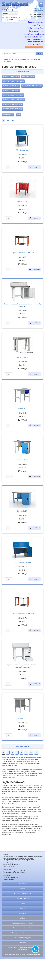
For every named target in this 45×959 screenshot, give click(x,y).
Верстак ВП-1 (22, 718)
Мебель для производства (22, 938)
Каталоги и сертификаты (22, 893)
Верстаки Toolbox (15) (11, 76)
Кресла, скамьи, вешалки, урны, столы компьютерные (22, 954)
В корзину (36, 167)
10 (31, 752)
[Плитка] (3, 120)
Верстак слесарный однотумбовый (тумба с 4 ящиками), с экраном (23, 666)
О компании (22, 884)
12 (18, 114)
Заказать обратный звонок (34, 46)
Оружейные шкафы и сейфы (22, 928)
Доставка (23, 889)
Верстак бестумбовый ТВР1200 (23, 253)
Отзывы (22, 903)
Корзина (7, 18)
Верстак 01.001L (22, 201)
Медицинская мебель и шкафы (22, 933)
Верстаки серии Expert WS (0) (13, 99)
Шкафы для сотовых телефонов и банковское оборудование (23, 948)
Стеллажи (22, 943)
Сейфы (22, 918)
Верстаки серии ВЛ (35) (11, 90)
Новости (22, 908)
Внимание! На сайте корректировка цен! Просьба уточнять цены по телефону (34, 40)
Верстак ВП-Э (22, 408)
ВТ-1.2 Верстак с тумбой (22, 562)
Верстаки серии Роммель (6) (13, 95)
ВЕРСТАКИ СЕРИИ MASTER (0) (12, 104)
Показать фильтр (22, 71)
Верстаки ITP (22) (28, 76)
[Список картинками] (8, 120)
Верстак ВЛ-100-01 (22, 357)
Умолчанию (6, 114)
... (26, 752)
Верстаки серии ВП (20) (11, 85)
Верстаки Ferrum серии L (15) (13, 81)
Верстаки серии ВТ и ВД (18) (31, 85)
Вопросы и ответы (22, 898)
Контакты (22, 913)
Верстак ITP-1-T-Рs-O (22, 460)
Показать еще (21, 746)
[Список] (12, 120)
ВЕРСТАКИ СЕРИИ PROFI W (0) (12, 109)
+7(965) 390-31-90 (38, 10)
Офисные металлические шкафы (22, 923)
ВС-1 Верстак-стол (22, 150)
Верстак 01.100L (22, 511)
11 (36, 752)
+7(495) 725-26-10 (38, 8)
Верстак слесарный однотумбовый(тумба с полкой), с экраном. (22, 305)
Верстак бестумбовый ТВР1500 (23, 613)
